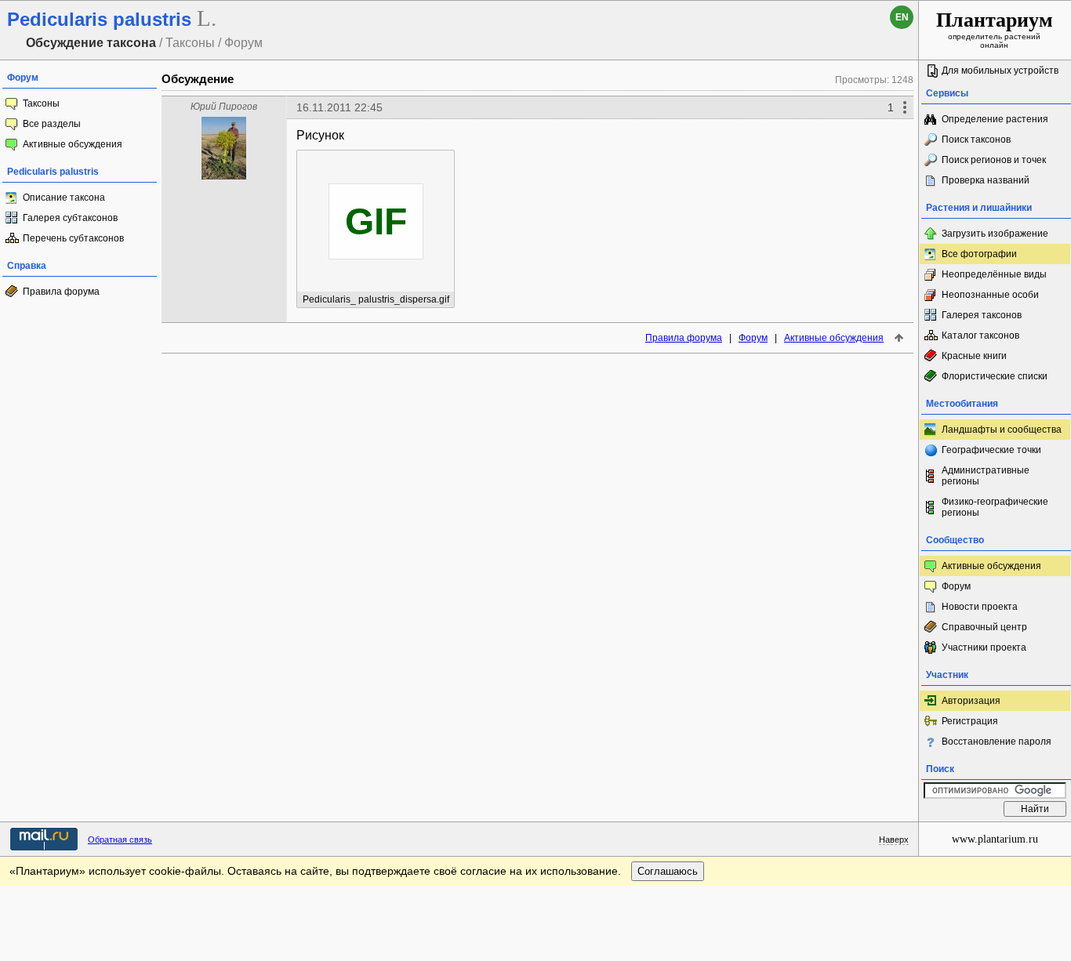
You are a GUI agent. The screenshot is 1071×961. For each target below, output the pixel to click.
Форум (753, 337)
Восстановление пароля (996, 741)
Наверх (894, 839)
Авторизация (971, 700)
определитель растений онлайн (994, 29)
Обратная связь (120, 839)
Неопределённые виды (994, 274)
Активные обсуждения (72, 144)
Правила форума (61, 291)
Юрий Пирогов (224, 106)
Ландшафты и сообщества (1002, 429)
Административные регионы (985, 476)
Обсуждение (198, 78)
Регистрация (970, 721)
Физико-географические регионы (995, 507)
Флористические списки (994, 376)
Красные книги (974, 355)
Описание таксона (64, 197)
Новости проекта (980, 606)
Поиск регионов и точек (994, 159)
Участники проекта (984, 647)
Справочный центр (984, 627)
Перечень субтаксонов (73, 238)
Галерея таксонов (982, 315)
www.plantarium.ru (995, 839)
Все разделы (52, 123)
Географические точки (991, 449)
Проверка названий (985, 180)
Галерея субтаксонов (70, 217)
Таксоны (41, 103)
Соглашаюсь (667, 871)
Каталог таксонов (980, 335)
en (902, 17)
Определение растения (995, 119)
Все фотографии (979, 253)
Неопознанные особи (990, 294)
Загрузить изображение (995, 233)
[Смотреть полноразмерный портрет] (223, 175)
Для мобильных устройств (1000, 70)
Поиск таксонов (976, 139)
